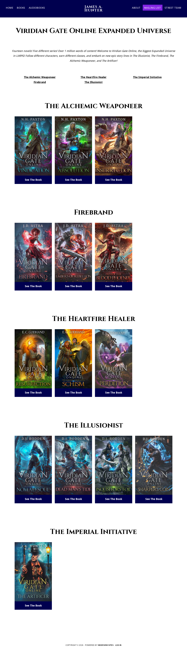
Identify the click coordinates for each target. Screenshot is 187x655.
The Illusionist (93, 82)
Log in (118, 645)
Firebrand (40, 82)
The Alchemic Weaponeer (40, 77)
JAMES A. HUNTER (93, 9)
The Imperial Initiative (147, 77)
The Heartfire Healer (93, 77)
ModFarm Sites (106, 645)
